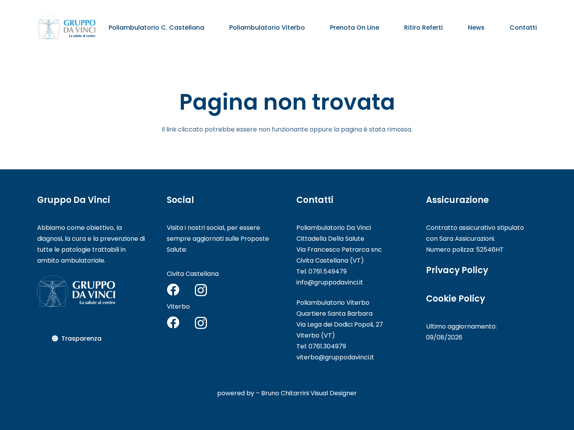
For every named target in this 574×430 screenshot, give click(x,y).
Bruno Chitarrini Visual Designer (309, 393)
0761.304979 (327, 346)
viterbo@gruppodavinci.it (335, 357)
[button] (209, 27)
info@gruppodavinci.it (329, 282)
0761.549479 (327, 271)
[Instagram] (201, 290)
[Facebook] (173, 289)
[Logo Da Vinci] (66, 27)
